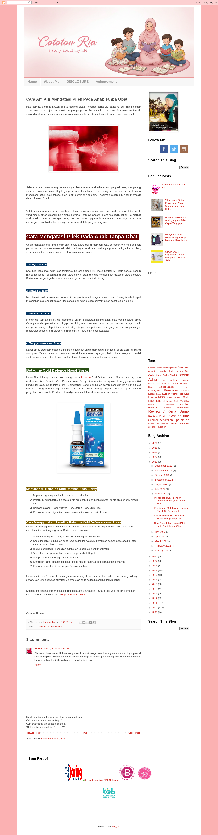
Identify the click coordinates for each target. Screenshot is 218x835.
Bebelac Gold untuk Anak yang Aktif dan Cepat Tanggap (175, 220)
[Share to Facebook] (90, 622)
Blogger (115, 826)
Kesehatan (40, 627)
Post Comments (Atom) (53, 738)
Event (163, 380)
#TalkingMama (170, 368)
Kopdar (151, 394)
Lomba (152, 397)
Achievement (106, 81)
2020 (155, 561)
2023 (155, 457)
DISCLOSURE (78, 81)
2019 (155, 565)
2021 (155, 556)
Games (174, 383)
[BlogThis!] (84, 622)
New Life (154, 400)
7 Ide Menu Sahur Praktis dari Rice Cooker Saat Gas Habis (175, 204)
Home (32, 81)
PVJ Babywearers (168, 404)
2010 (155, 607)
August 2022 (162, 484)
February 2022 (163, 545)
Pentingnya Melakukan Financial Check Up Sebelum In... (171, 509)
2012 (155, 598)
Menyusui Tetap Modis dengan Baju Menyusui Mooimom (176, 237)
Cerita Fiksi (169, 375)
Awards (152, 371)
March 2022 (161, 541)
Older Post (134, 732)
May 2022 (160, 531)
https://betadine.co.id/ (73, 594)
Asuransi (183, 367)
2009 (155, 612)
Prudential (167, 408)
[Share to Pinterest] (94, 622)
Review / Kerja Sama (168, 411)
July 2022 (160, 489)
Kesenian (185, 391)
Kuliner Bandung (180, 393)
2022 (155, 461)
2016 (155, 579)
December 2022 (164, 465)
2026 (155, 443)
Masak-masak (174, 397)
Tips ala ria (181, 420)
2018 (155, 570)
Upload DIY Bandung (158, 424)
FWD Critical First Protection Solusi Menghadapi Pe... (169, 517)
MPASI (161, 397)
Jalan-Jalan (166, 386)
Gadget (165, 383)
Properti (152, 407)
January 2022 (162, 550)
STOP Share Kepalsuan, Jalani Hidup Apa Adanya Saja (175, 256)
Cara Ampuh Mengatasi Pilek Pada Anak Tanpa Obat (169, 524)
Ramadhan (183, 407)
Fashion (173, 380)
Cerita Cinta (155, 375)
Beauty (162, 371)
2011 (155, 603)
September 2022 (164, 479)
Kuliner (166, 393)
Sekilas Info (179, 416)
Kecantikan (184, 387)
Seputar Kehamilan (160, 420)
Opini (176, 401)
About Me (51, 81)
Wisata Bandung (179, 423)
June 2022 (161, 493)
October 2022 (162, 475)
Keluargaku (154, 390)
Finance (184, 380)
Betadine (86, 377)
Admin (38, 648)
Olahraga (167, 401)
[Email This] (81, 622)
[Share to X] (87, 622)
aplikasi (152, 427)
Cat (187, 371)
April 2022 (160, 536)
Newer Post (33, 732)
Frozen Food (154, 384)
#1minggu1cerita (155, 368)
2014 (155, 589)
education (161, 427)
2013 (155, 593)
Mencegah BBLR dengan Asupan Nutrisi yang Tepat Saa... (169, 500)
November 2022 (164, 470)
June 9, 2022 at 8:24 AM (56, 648)
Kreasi (158, 394)
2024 (155, 452)
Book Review (175, 371)
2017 (155, 575)
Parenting (184, 404)
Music (186, 397)
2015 (155, 584)
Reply (37, 664)
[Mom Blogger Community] (144, 780)
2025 (155, 447)
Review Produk (54, 627)
